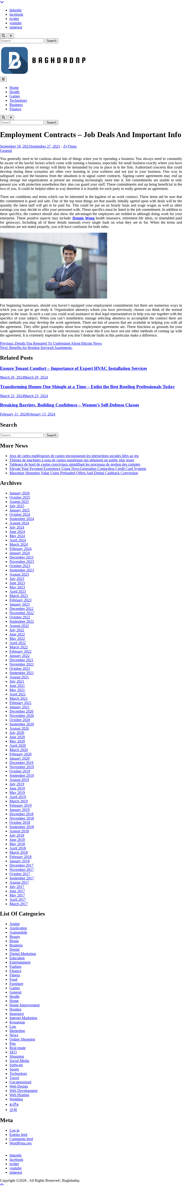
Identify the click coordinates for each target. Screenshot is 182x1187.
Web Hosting (19, 1095)
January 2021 (19, 707)
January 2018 (19, 861)
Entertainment (19, 962)
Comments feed (21, 1139)
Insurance (16, 1014)
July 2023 (16, 579)
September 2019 (21, 775)
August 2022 (19, 626)
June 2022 (17, 634)
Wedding (16, 1099)
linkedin (15, 10)
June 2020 (17, 737)
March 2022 (18, 647)
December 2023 (21, 557)
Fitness (14, 975)
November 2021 (21, 664)
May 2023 (17, 587)
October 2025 (19, 497)
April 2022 (17, 643)
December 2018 (21, 814)
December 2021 (21, 660)
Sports (14, 1069)
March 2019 (18, 801)
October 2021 (19, 668)
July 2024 (16, 527)
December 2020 (21, 711)
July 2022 (16, 630)
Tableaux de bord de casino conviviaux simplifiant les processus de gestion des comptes (74, 464)
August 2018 (19, 831)
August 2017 (19, 882)
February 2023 (20, 600)
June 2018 (17, 840)
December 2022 (21, 609)
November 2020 (21, 716)
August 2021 (19, 677)
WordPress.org (20, 1143)
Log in (14, 1130)
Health (14, 92)
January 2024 (19, 553)
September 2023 (21, 570)
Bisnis (14, 941)
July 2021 (16, 681)
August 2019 (19, 780)
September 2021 (21, 673)
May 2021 (17, 690)
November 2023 (21, 562)
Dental (14, 949)
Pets (12, 1044)
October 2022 (19, 617)
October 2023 (19, 566)
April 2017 (17, 899)
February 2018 (20, 857)
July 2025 (16, 506)
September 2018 (21, 827)
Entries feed (18, 1135)
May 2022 (17, 639)
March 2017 (18, 904)
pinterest (15, 27)
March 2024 (18, 544)
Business (16, 105)
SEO (13, 1052)
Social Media (19, 1061)
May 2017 (17, 895)
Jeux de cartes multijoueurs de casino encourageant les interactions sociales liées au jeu (74, 456)
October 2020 (19, 720)
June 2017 (17, 891)
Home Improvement (24, 1005)
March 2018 (18, 852)
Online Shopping (22, 1039)
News (13, 1035)
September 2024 (21, 519)
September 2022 (21, 621)
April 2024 (17, 540)
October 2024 (19, 514)
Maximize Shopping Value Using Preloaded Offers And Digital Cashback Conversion (73, 473)
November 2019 (21, 767)
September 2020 (21, 724)
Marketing (17, 1031)
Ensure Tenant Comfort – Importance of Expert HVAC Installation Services (73, 368)
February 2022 (20, 651)
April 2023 (17, 591)
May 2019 (17, 793)
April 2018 (17, 848)
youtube (15, 23)
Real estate (17, 1048)
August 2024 (19, 523)
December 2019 (21, 763)
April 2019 (17, 797)
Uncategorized (20, 1082)
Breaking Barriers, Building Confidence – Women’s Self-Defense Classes (69, 404)
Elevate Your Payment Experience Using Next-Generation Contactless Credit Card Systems (77, 469)
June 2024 (17, 532)
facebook (16, 14)
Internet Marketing (23, 1018)
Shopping (16, 1056)
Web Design (18, 1086)
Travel (14, 1078)
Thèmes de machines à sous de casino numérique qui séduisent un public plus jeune (71, 460)
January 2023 (19, 604)
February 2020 (20, 754)
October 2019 (19, 771)
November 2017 (21, 870)
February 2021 (20, 703)
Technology (18, 100)
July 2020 (16, 733)
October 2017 (19, 874)
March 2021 (18, 698)
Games (14, 96)
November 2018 (21, 818)
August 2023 (19, 574)
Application (18, 928)
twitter (14, 19)
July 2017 (16, 887)
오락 (13, 1110)
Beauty (14, 937)
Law (12, 1026)
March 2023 (18, 596)
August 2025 (19, 502)
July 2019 (16, 784)
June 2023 (17, 583)
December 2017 (21, 865)
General (6, 151)
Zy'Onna (70, 146)
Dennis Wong (83, 218)
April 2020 (17, 745)
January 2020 (19, 758)
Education (17, 958)
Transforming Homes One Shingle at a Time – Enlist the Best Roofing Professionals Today (87, 386)
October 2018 (19, 822)
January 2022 (19, 656)
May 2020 (17, 741)
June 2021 (17, 686)
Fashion (15, 967)
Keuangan (17, 1022)
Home (14, 88)
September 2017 (21, 878)
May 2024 (17, 536)
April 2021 (17, 694)
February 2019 (20, 805)
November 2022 (21, 613)
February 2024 (20, 549)
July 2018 (16, 835)
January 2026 (19, 493)
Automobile (18, 932)
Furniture (16, 984)
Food (13, 979)
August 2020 (19, 728)
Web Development (23, 1091)
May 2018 (17, 844)
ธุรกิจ (13, 1104)
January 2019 (19, 810)
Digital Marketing (22, 954)
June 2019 (17, 788)
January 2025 (19, 510)
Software (16, 1065)
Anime (14, 924)
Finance (15, 109)
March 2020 (18, 750)
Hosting (15, 1009)
